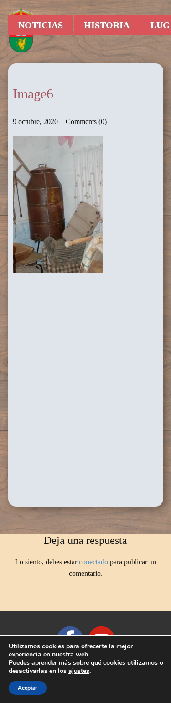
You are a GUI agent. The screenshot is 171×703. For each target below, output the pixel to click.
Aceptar (27, 688)
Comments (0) (85, 121)
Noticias (40, 25)
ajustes (78, 671)
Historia (107, 25)
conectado (93, 562)
